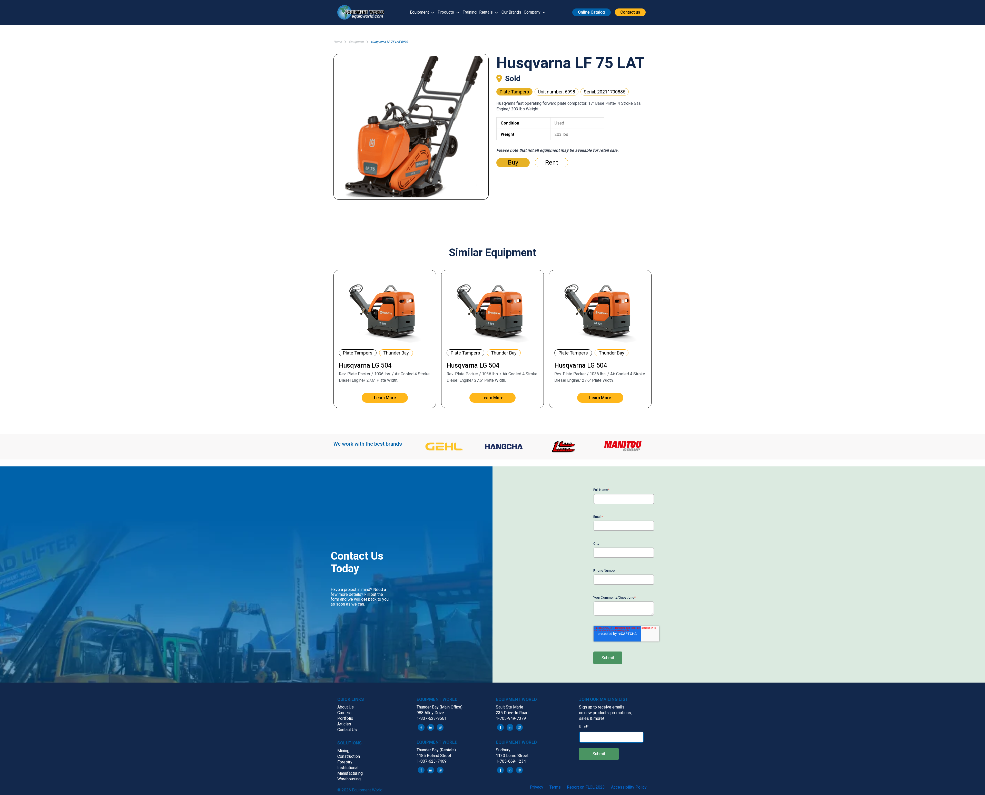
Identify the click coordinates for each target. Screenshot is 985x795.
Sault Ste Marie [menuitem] (509, 707)
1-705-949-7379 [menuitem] (511, 718)
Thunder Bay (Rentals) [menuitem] (436, 750)
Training (470, 12)
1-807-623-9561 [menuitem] (432, 718)
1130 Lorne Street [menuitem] (512, 755)
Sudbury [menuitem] (503, 750)
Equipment (419, 12)
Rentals (486, 12)
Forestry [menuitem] (344, 762)
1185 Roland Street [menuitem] (434, 755)
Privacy (536, 787)
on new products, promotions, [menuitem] (605, 712)
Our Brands (511, 12)
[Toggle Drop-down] (432, 12)
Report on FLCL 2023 (586, 787)
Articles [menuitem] (344, 724)
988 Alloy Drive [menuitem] (430, 712)
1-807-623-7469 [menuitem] (432, 761)
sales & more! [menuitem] (591, 718)
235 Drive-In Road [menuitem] (512, 712)
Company (532, 12)
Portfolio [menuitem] (345, 718)
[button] (363, 12)
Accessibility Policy (629, 787)
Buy (513, 162)
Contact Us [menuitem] (347, 729)
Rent (551, 162)
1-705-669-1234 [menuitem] (511, 761)
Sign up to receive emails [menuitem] (601, 707)
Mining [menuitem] (343, 750)
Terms (555, 787)
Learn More (385, 397)
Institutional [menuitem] (347, 767)
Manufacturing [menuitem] (350, 773)
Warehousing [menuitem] (349, 779)
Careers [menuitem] (344, 712)
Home (337, 42)
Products (446, 12)
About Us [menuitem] (345, 707)
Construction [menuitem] (348, 756)
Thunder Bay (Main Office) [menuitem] (439, 707)
